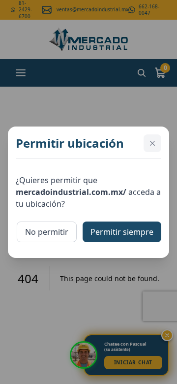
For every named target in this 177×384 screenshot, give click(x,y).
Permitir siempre (121, 231)
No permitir (46, 231)
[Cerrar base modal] (152, 143)
